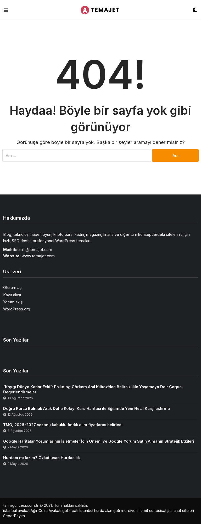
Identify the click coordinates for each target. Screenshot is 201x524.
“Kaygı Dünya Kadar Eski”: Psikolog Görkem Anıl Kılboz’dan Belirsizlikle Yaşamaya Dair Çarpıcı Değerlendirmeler (93, 389)
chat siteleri (184, 510)
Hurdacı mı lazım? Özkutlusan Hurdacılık (41, 457)
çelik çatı (70, 510)
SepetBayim (14, 516)
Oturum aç (12, 287)
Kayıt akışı (12, 295)
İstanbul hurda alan (95, 510)
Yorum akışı (13, 302)
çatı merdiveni (125, 510)
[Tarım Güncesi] (100, 10)
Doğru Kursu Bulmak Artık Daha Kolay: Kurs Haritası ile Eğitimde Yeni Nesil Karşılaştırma (86, 408)
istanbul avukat (16, 510)
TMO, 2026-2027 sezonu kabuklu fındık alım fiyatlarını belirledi (62, 424)
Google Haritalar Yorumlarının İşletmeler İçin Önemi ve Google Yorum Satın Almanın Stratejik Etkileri (98, 441)
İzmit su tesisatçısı (155, 510)
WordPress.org (16, 309)
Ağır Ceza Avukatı (46, 510)
